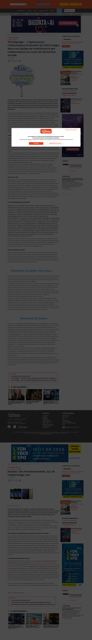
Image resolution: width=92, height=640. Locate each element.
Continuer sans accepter (71, 129)
